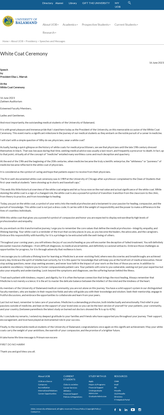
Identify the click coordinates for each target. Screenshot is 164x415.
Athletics (67, 391)
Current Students (125, 24)
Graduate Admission (98, 396)
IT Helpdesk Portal (122, 400)
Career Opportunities (47, 393)
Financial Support (70, 394)
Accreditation (44, 387)
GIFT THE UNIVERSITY (96, 2)
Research (49, 32)
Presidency (31, 41)
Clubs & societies (70, 384)
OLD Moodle (119, 393)
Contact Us (35, 412)
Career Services (70, 388)
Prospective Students (95, 24)
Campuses (42, 384)
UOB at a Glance (45, 381)
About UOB (50, 24)
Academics (69, 24)
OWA (116, 381)
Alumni (59, 2)
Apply (91, 381)
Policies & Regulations (72, 397)
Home (5, 41)
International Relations (47, 390)
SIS (115, 387)
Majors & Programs (97, 384)
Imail (116, 384)
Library (73, 2)
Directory (47, 2)
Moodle (117, 390)
